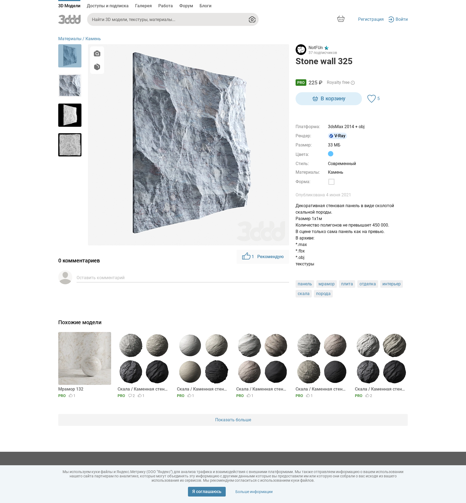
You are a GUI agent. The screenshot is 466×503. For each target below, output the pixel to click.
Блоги (205, 5)
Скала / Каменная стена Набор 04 (202, 389)
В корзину (333, 98)
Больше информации (254, 492)
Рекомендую (268, 256)
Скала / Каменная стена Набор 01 (380, 389)
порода (323, 293)
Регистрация (371, 19)
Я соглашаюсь (206, 491)
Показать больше (233, 419)
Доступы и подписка (108, 5)
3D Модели (69, 5)
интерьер (391, 283)
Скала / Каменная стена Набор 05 (143, 389)
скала (304, 293)
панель (305, 283)
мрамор (326, 283)
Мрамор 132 (70, 389)
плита (347, 283)
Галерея (143, 5)
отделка (367, 283)
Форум (186, 5)
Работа (165, 5)
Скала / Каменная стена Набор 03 (261, 389)
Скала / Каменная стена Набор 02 (321, 389)
